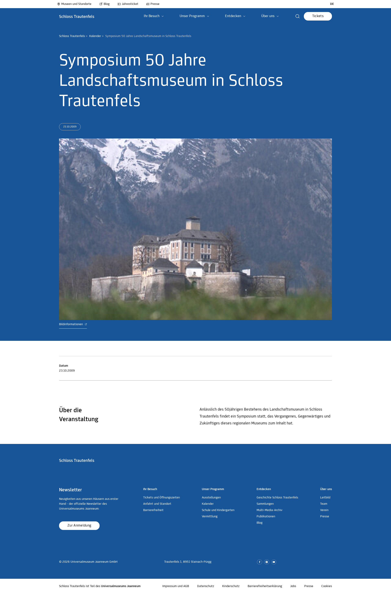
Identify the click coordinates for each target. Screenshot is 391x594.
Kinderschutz (230, 586)
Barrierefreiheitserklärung (265, 586)
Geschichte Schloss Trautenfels (277, 497)
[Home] (76, 16)
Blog (107, 4)
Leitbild (325, 497)
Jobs (293, 586)
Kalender (95, 36)
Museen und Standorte (76, 4)
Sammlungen (265, 504)
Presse (154, 4)
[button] (154, 16)
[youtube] (273, 562)
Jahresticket (130, 4)
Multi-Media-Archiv (269, 510)
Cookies (326, 586)
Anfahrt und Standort (157, 504)
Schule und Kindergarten (218, 510)
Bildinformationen (71, 324)
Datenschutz (205, 586)
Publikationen (266, 516)
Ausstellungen (211, 497)
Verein (324, 510)
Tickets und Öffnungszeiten (161, 497)
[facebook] (259, 562)
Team (323, 504)
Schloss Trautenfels (72, 36)
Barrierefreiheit (153, 510)
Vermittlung (209, 516)
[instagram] (266, 562)
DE (332, 4)
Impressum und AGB (175, 586)
